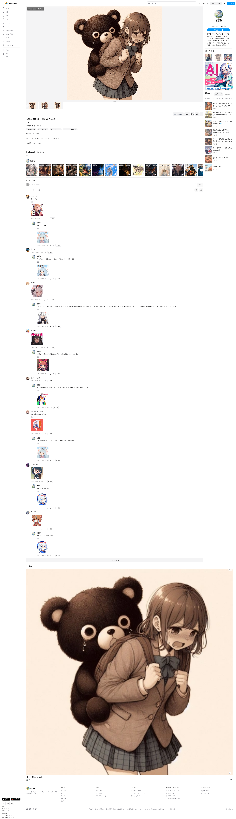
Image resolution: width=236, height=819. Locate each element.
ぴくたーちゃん (6, 808)
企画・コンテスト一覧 (172, 791)
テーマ (63, 796)
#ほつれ (37, 139)
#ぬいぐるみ (29, 139)
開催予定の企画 (170, 796)
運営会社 (172, 809)
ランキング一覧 (135, 796)
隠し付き (35, 190)
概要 (3, 806)
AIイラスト (64, 791)
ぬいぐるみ (36, 133)
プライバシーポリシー (7, 815)
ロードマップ (205, 793)
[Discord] (30, 809)
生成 (213, 3)
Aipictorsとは (205, 791)
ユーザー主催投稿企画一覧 (174, 798)
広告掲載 (161, 809)
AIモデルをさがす (101, 796)
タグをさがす (100, 793)
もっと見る (227, 94)
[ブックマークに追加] (192, 114)
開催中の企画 (170, 793)
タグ (62, 801)
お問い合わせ (5, 811)
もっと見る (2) (114, 560)
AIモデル (63, 798)
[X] (27, 809)
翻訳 (27, 155)
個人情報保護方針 (99, 809)
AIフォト (63, 793)
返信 (53, 219)
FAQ (146, 809)
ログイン (231, 3)
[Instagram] (33, 809)
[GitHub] (36, 809)
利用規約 (4, 813)
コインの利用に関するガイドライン (133, 809)
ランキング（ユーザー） (138, 793)
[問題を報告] (47, 218)
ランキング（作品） (137, 791)
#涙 (59, 139)
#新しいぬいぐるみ (46, 139)
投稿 (219, 3)
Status (166, 809)
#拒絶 (55, 139)
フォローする (218, 30)
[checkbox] (31, 190)
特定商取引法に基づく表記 (114, 809)
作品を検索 (99, 791)
